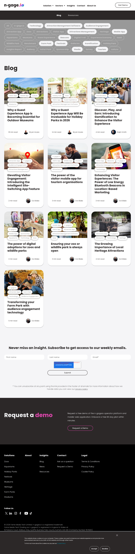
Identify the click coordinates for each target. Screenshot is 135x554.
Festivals (61, 43)
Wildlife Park (13, 43)
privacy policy (81, 389)
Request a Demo (80, 428)
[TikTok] (32, 514)
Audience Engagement (97, 25)
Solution (47, 5)
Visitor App (58, 31)
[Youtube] (27, 514)
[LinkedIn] (11, 514)
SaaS (119, 37)
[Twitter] (6, 514)
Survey (89, 49)
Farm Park (46, 43)
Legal (84, 455)
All (8, 25)
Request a (28, 415)
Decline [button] (105, 549)
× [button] (116, 535)
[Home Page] (14, 5)
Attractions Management (81, 31)
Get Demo (123, 5)
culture (114, 49)
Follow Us (8, 508)
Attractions (42, 31)
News (42, 466)
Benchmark (30, 43)
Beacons (64, 37)
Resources (73, 15)
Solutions (9, 455)
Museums (27, 37)
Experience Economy (101, 37)
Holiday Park (109, 43)
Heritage (104, 31)
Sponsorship (62, 49)
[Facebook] (21, 514)
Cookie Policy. (61, 543)
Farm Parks (9, 492)
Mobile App (119, 31)
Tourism (102, 49)
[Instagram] (16, 514)
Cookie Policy (87, 471)
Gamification (91, 43)
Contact (81, 5)
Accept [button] (94, 549)
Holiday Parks (10, 471)
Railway (31, 49)
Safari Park (45, 49)
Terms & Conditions (90, 461)
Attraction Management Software (63, 25)
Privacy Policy (87, 466)
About (28, 455)
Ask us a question (65, 461)
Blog (59, 15)
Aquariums (12, 37)
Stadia (77, 49)
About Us (91, 5)
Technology (35, 25)
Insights (71, 5)
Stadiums (8, 497)
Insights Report (14, 49)
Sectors (59, 5)
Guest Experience (46, 37)
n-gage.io (19, 25)
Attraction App (14, 31)
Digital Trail (80, 37)
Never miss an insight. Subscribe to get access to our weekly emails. (67, 347)
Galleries (75, 43)
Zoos (29, 31)
